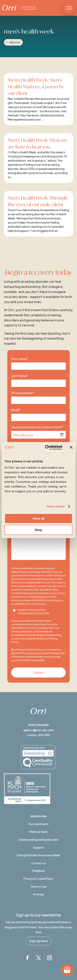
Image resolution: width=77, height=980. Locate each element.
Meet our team (38, 831)
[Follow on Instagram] (49, 958)
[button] (69, 8)
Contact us (38, 863)
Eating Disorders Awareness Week (38, 855)
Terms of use (38, 886)
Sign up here (38, 941)
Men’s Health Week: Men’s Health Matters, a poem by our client (36, 86)
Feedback (38, 870)
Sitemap (38, 894)
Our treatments (38, 824)
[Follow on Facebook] (27, 958)
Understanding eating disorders (38, 839)
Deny (38, 530)
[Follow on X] (38, 958)
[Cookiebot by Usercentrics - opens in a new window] (46, 447)
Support (38, 847)
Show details (55, 506)
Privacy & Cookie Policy (38, 878)
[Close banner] (71, 447)
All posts (14, 42)
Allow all (38, 518)
